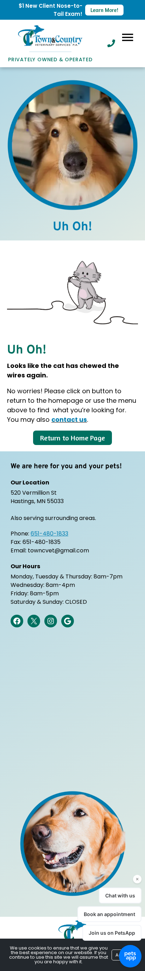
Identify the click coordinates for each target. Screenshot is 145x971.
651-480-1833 (49, 534)
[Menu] (127, 37)
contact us (69, 419)
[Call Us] (111, 43)
